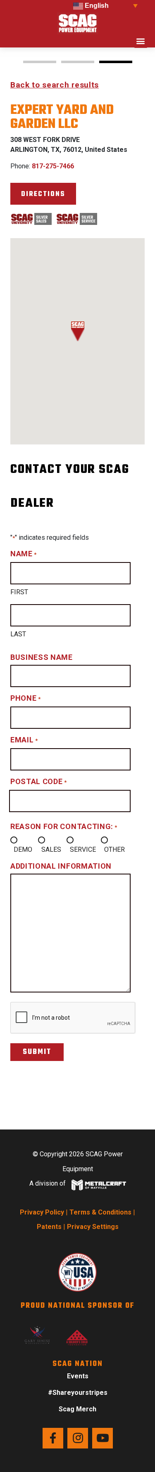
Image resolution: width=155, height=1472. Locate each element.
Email (24, 739)
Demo (23, 849)
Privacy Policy (42, 1212)
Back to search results (54, 85)
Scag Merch (77, 1409)
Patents (49, 1227)
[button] (141, 41)
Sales (51, 849)
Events (77, 1376)
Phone (25, 698)
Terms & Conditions (100, 1212)
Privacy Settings (93, 1227)
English (96, 5)
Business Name (41, 657)
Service (83, 849)
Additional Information (61, 866)
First (19, 592)
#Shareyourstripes (77, 1392)
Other (114, 849)
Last (18, 634)
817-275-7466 (53, 166)
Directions (43, 194)
